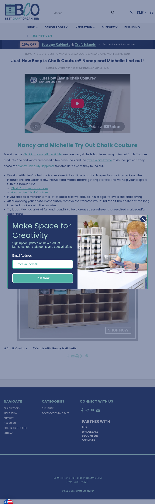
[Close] (143, 219)
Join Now (42, 278)
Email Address (22, 255)
